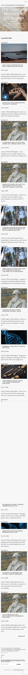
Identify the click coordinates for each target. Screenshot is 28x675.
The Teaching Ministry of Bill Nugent (13, 5)
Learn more (4, 652)
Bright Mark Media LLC (19, 669)
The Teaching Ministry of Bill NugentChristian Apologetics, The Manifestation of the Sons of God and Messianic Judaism (13, 649)
